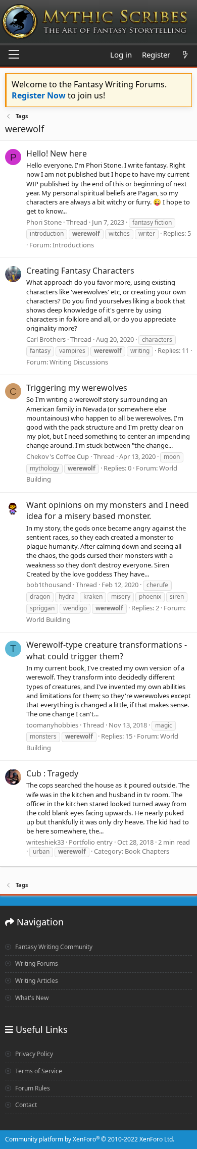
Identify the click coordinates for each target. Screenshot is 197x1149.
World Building (48, 619)
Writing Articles (36, 980)
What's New (31, 998)
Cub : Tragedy (52, 773)
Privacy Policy (33, 1054)
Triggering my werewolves (76, 387)
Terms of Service (38, 1071)
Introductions (73, 244)
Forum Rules (32, 1088)
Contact (25, 1105)
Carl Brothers (46, 339)
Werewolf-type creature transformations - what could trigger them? (106, 650)
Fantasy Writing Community (53, 947)
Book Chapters (147, 851)
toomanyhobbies (52, 724)
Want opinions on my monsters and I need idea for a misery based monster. (107, 510)
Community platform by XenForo (89, 1139)
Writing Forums (36, 963)
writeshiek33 (45, 842)
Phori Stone (44, 222)
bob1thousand (48, 584)
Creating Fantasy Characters (80, 270)
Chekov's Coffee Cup (57, 456)
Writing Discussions (79, 362)
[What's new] (185, 54)
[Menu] (14, 55)
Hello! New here (56, 153)
